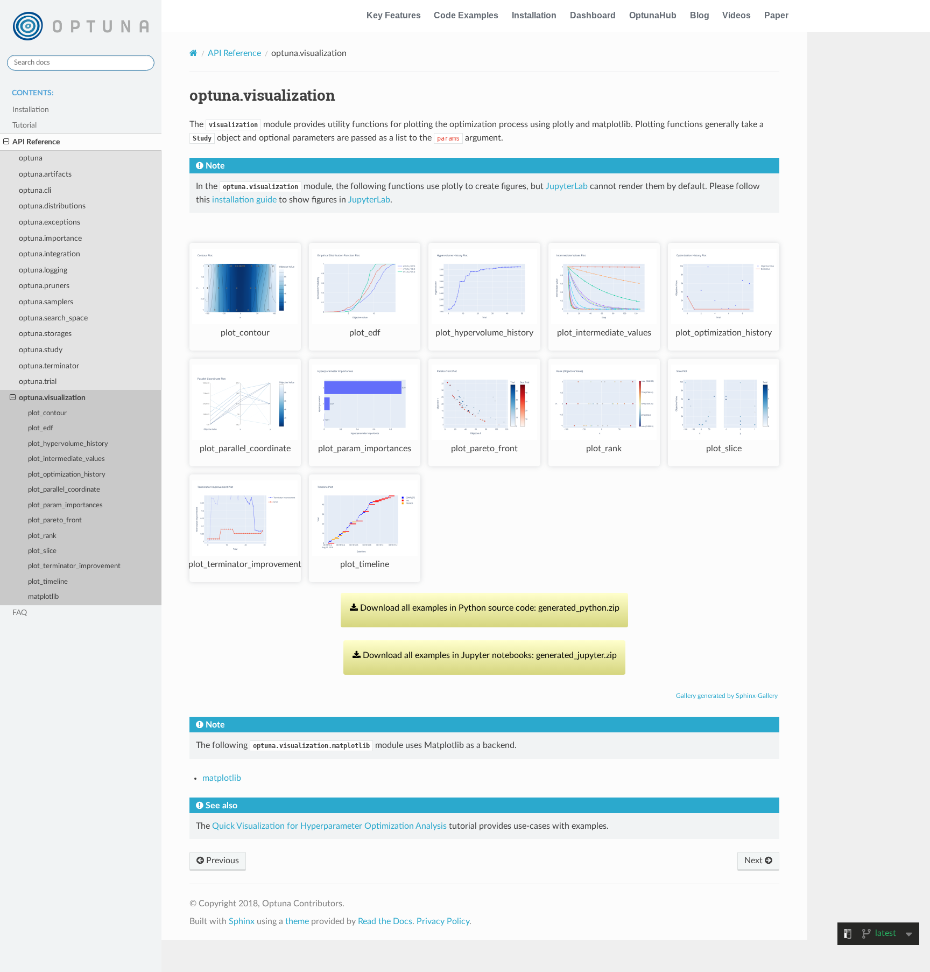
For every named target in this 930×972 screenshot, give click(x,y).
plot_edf (40, 428)
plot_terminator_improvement (74, 566)
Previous (221, 860)
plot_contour (47, 413)
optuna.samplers (46, 302)
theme (297, 921)
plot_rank (42, 536)
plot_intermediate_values (66, 459)
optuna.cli (35, 190)
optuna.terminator (49, 366)
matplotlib (43, 596)
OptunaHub (653, 15)
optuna (31, 158)
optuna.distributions (52, 206)
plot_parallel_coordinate (64, 489)
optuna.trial (38, 381)
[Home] (193, 53)
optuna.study (40, 350)
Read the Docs (385, 921)
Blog (699, 15)
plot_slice (42, 551)
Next (754, 860)
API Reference (36, 142)
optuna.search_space (53, 318)
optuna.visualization (52, 398)
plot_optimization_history (66, 474)
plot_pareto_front (55, 520)
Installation (534, 15)
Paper (776, 15)
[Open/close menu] (6, 142)
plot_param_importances (65, 505)
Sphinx (242, 921)
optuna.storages (45, 334)
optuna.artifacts (45, 174)
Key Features (394, 15)
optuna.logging (43, 270)
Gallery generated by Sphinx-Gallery (727, 696)
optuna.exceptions (49, 222)
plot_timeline (48, 581)
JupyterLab (567, 186)
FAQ (19, 613)
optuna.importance (50, 238)
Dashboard (593, 15)
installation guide (244, 199)
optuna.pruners (44, 286)
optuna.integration (49, 254)
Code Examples (466, 15)
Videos (736, 15)
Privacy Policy (443, 921)
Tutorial (24, 125)
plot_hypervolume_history (68, 443)
